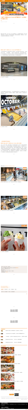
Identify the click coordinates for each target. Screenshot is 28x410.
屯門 (9, 289)
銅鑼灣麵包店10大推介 (13, 404)
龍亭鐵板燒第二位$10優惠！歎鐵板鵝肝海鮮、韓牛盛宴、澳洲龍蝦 (10, 363)
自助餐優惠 (8, 408)
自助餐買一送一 (3, 408)
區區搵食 (12, 289)
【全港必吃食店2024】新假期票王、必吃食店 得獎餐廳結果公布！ (15, 333)
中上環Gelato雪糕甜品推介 (21, 404)
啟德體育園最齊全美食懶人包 (5, 404)
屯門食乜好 (6, 289)
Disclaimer (22, 399)
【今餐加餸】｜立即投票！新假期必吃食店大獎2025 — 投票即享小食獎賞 (16, 336)
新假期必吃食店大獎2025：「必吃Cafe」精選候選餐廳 (14, 339)
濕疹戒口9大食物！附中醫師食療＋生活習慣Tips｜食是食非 (14, 330)
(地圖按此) (16, 267)
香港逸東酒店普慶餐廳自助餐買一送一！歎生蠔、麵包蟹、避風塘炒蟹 (11, 354)
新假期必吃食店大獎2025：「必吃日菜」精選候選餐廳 (13, 342)
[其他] (26, 294)
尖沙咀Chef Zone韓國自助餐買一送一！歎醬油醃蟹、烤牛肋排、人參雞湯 (11, 372)
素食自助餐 (12, 408)
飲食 (1, 20)
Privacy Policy (25, 399)
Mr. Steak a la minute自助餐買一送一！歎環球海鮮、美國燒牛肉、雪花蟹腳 (12, 381)
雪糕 (15, 289)
